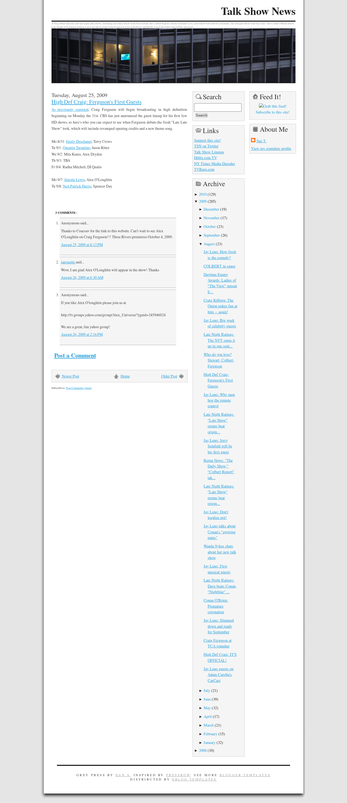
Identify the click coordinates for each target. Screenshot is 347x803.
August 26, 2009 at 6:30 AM (82, 277)
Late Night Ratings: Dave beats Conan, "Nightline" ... (220, 586)
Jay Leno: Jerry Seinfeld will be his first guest (218, 446)
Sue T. (261, 140)
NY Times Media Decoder (214, 163)
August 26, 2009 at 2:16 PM (82, 334)
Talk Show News (258, 11)
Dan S (122, 775)
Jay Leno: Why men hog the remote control (219, 400)
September (212, 235)
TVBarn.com (204, 169)
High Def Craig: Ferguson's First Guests (97, 101)
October (210, 226)
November (212, 217)
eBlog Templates (194, 779)
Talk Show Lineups (209, 151)
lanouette (68, 262)
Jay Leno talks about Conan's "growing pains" (220, 531)
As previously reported (70, 109)
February (210, 733)
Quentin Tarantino (76, 147)
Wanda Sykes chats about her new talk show (220, 551)
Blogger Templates (245, 775)
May (207, 707)
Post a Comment (75, 355)
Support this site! (207, 140)
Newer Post (70, 376)
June (207, 699)
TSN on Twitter (206, 146)
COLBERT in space (219, 266)
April (208, 716)
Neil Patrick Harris (77, 186)
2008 (203, 750)
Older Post (169, 376)
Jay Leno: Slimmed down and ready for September (219, 626)
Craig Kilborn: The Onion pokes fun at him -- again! (220, 306)
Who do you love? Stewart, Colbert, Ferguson (219, 360)
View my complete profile (271, 148)
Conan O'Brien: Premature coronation (216, 606)
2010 (203, 194)
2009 (203, 201)
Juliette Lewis (74, 179)
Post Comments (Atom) (79, 388)
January (210, 742)
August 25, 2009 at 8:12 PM (82, 244)
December (211, 209)
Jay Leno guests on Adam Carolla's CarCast (218, 674)
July (207, 690)
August (209, 243)
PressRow (178, 775)
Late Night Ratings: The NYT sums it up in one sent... (219, 340)
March (209, 725)
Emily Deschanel (79, 141)
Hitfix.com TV (205, 157)
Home (125, 376)
